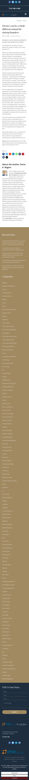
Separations (5, 622)
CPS (3, 370)
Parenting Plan (6, 551)
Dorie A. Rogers (6, 36)
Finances (4, 454)
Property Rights (6, 598)
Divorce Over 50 (6, 410)
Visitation (4, 672)
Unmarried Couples (7, 662)
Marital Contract (6, 514)
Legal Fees (5, 504)
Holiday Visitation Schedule (9, 481)
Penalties (4, 571)
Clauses (4, 353)
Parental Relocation (7, 548)
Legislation (5, 507)
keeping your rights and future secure (15, 137)
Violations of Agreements (8, 669)
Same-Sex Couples (7, 618)
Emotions (4, 427)
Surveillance (5, 648)
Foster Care (5, 457)
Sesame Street (6, 625)
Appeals (4, 299)
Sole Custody (5, 632)
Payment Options (6, 565)
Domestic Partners (7, 420)
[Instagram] (19, 742)
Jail (3, 491)
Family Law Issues (6, 447)
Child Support (6, 333)
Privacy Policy (20, 759)
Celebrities (5, 319)
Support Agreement (7, 645)
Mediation (5, 521)
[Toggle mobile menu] (26, 14)
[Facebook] (9, 742)
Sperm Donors (6, 635)
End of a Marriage (7, 430)
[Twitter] (13, 742)
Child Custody (6, 323)
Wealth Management (7, 679)
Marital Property (6, 517)
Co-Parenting (5, 360)
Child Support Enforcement (9, 336)
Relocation (5, 611)
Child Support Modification (9, 343)
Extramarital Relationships (9, 440)
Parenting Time (6, 554)
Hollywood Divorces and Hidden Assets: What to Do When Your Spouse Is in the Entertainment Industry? (12, 255)
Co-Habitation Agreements (9, 356)
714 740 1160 (14, 8)
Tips (3, 652)
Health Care (5, 471)
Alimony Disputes (6, 293)
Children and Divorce (7, 350)
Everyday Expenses (7, 437)
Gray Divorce (5, 467)
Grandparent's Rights (7, 464)
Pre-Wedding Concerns (8, 585)
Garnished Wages (6, 460)
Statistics (4, 642)
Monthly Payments (7, 528)
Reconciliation (6, 608)
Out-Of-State (5, 541)
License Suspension (7, 511)
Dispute (4, 393)
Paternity (4, 561)
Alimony (4, 289)
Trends (4, 658)
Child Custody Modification (9, 330)
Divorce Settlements (7, 417)
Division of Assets (6, 397)
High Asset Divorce (7, 477)
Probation (4, 591)
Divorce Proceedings (7, 413)
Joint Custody (5, 494)
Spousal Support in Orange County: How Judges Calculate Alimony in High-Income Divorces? (13, 267)
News (3, 538)
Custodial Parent (6, 373)
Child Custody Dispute (8, 326)
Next (24, 20)
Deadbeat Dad (6, 380)
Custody (4, 376)
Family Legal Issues (7, 450)
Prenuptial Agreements (8, 588)
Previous (19, 20)
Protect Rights (6, 605)
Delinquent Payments (7, 387)
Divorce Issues (6, 403)
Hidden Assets (6, 474)
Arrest (3, 306)
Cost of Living (5, 366)
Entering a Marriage (7, 434)
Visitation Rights (6, 675)
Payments (4, 568)
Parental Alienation (7, 544)
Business (4, 316)
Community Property (7, 363)
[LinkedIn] (16, 742)
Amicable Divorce (7, 296)
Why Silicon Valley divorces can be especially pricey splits (14, 143)
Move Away (5, 531)
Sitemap (14, 761)
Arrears (4, 303)
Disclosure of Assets (7, 390)
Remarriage (5, 615)
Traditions (4, 655)
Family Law (18, 36)
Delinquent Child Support (9, 383)
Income (4, 484)
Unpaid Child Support (8, 665)
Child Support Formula (8, 340)
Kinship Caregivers (7, 497)
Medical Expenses (7, 524)
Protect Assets (6, 601)
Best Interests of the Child (9, 309)
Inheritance (5, 487)
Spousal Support (6, 638)
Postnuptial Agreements (8, 581)
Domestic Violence (7, 424)
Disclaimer (12, 759)
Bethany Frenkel (6, 313)
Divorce (4, 400)
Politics (4, 578)
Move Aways (5, 534)
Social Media (5, 628)
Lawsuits (4, 501)
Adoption (4, 283)
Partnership (5, 558)
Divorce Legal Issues (7, 407)
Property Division (6, 595)
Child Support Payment (8, 346)
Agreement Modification (8, 286)
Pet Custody (5, 575)
